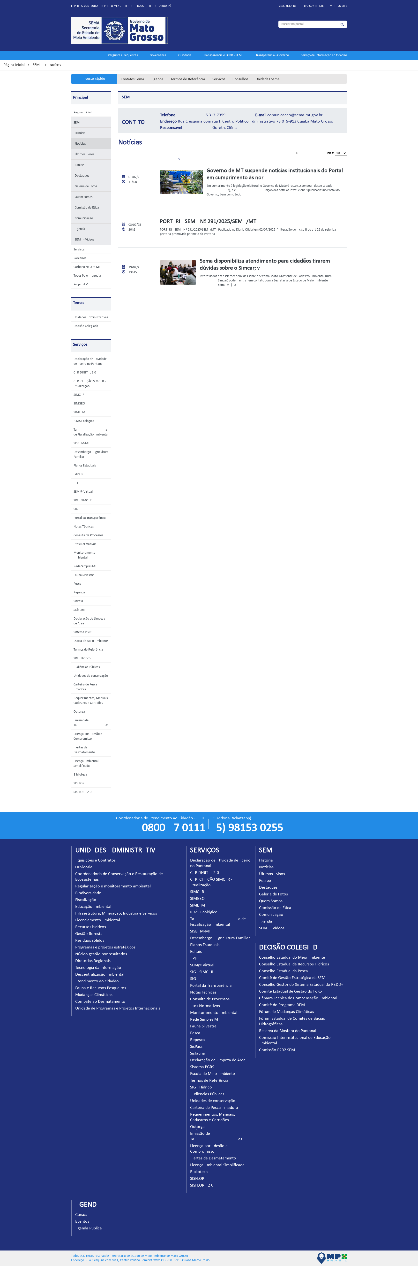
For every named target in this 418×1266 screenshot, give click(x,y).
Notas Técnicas (84, 526)
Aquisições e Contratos (95, 860)
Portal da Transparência (90, 518)
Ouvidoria (184, 55)
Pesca (77, 584)
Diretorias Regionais (93, 961)
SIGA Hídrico (82, 658)
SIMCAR (79, 395)
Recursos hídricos (90, 927)
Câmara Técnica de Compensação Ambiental (298, 998)
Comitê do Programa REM (282, 1005)
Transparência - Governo (272, 55)
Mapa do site (338, 6)
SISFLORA (80, 783)
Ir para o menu (111, 6)
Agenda (157, 79)
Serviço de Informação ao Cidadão (324, 55)
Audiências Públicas (87, 667)
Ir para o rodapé (160, 6)
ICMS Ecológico (84, 421)
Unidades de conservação (91, 676)
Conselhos (240, 79)
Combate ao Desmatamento (100, 1001)
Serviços (218, 79)
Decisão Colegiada (86, 326)
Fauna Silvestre (84, 575)
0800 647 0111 (173, 828)
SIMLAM (79, 412)
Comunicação (84, 218)
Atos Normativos (85, 544)
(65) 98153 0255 (248, 828)
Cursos (81, 1214)
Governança (158, 55)
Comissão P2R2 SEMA (278, 1050)
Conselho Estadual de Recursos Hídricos (294, 964)
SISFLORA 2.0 (82, 792)
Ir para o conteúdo (84, 6)
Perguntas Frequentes (123, 55)
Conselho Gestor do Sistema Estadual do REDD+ (301, 984)
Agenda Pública (88, 1228)
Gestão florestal (89, 934)
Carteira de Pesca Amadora (214, 1107)
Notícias (80, 144)
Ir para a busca (135, 6)
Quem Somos (83, 197)
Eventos (82, 1221)
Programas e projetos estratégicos (105, 947)
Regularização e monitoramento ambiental (113, 886)
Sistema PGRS (83, 632)
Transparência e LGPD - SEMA (223, 55)
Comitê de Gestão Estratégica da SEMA (293, 978)
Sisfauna (79, 610)
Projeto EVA (82, 284)
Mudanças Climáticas (93, 995)
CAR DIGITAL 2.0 (85, 372)
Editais (78, 474)
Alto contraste (313, 6)
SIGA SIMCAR (83, 500)
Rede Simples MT (85, 566)
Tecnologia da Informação (98, 967)
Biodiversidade (88, 893)
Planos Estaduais (85, 465)
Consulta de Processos (88, 535)
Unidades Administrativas (91, 317)
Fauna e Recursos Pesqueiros (100, 988)
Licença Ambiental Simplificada (217, 1165)
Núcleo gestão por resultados (101, 954)
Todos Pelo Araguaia (87, 276)
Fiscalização (85, 900)
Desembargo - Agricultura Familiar (220, 938)
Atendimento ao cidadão (97, 981)
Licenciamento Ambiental (97, 920)
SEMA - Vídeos (84, 239)
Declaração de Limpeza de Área (218, 1060)
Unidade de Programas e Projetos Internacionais (117, 1008)
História (80, 133)
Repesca (79, 592)
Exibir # (315, 153)
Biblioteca (80, 775)
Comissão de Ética (87, 208)
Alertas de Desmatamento (213, 1158)
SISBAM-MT (82, 443)
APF (76, 483)
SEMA (37, 65)
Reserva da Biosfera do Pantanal (287, 1031)
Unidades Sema (267, 79)
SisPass (78, 601)
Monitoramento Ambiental (213, 1012)
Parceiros (80, 258)
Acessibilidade (286, 6)
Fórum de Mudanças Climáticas (286, 1012)
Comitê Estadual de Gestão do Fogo (290, 991)
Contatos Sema (132, 79)
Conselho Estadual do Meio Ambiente (292, 957)
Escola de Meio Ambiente (91, 641)
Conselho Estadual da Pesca (283, 971)
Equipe (79, 165)
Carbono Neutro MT (87, 267)
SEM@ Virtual (83, 492)
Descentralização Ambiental (99, 974)
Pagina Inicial (82, 112)
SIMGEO (79, 403)
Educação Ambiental (93, 906)
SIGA (77, 509)
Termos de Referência (188, 79)
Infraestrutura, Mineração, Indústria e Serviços (116, 913)
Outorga (79, 712)
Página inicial (14, 65)
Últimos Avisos (84, 154)
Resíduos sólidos (89, 940)
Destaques (82, 176)
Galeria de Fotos (86, 186)
